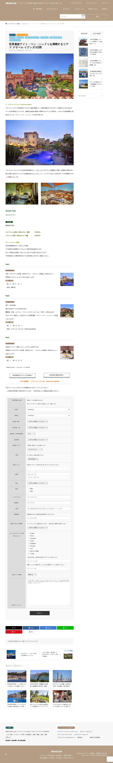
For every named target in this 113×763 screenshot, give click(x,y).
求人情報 (58, 758)
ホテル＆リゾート (52, 9)
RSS (6, 754)
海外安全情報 (67, 755)
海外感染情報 (43, 758)
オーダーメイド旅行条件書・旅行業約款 (51, 755)
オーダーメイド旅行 (22, 35)
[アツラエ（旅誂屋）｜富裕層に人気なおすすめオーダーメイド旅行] (11, 3)
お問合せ (104, 9)
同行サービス (92, 9)
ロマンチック (44, 37)
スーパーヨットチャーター (65, 734)
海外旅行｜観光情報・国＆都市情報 (15, 740)
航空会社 (80, 737)
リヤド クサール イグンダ (31, 641)
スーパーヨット (92, 3)
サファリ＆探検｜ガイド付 (16, 37)
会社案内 (51, 758)
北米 (42, 734)
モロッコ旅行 (21, 641)
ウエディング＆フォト (86, 731)
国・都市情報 (37, 9)
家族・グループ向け (15, 40)
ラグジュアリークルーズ (81, 734)
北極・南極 (36, 734)
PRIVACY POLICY (68, 758)
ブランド (8, 737)
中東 (22, 734)
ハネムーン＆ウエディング (32, 37)
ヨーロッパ (17, 734)
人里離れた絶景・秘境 (55, 37)
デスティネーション (11, 731)
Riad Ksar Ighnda (14, 641)
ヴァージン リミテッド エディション (68, 731)
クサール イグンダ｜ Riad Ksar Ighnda (20, 104)
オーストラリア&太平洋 (42, 731)
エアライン (66, 9)
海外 (46, 734)
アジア (20, 731)
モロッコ (12, 35)
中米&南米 (28, 734)
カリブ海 (9, 734)
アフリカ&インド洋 (29, 731)
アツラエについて (76, 3)
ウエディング (79, 9)
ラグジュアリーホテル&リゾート (67, 737)
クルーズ (104, 3)
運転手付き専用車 (95, 737)
